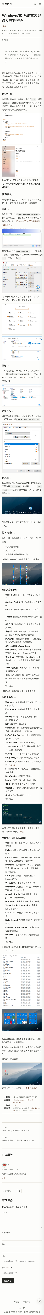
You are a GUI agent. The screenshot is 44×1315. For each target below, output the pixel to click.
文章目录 (5, 40)
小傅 (14, 1105)
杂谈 (4, 26)
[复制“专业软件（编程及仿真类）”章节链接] (30, 838)
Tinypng (11, 765)
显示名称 (6, 1233)
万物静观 (26, 1302)
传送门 (23, 831)
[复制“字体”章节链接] (8, 209)
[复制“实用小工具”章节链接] (15, 697)
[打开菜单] (39, 4)
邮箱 (4, 1244)
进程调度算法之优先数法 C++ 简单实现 (18, 1140)
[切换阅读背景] (39, 1300)
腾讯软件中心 (31, 1088)
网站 (3, 1256)
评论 (4, 1213)
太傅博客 (19, 1312)
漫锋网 (25, 377)
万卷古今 (17, 1302)
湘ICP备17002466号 (32, 1312)
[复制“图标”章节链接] (8, 365)
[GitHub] (24, 1308)
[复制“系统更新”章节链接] (14, 94)
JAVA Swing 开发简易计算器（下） (16, 1130)
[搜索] (35, 4)
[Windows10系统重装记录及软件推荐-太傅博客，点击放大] (22, 128)
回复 (3, 1178)
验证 (7, 1268)
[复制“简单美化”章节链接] (14, 194)
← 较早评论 (7, 1191)
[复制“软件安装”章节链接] (14, 533)
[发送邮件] (20, 1308)
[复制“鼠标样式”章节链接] (12, 411)
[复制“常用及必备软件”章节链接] (19, 590)
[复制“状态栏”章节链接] (10, 478)
